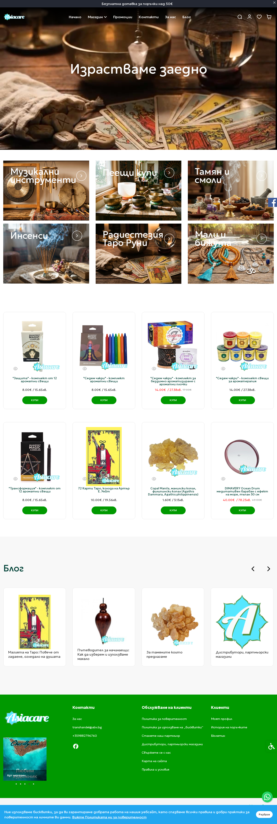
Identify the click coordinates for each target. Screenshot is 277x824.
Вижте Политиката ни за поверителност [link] (109, 817)
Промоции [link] (122, 17)
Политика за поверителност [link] (164, 719)
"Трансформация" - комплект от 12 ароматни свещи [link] (35, 490)
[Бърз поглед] (15, 369)
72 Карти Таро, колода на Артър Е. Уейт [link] (104, 490)
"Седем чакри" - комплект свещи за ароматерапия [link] (242, 380)
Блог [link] (186, 17)
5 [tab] (33, 784)
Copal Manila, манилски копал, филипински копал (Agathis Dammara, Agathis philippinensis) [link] (173, 491)
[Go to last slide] (253, 568)
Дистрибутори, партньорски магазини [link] (172, 744)
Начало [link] (75, 17)
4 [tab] (29, 784)
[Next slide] (268, 568)
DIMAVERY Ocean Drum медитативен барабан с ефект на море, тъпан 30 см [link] (242, 491)
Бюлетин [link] (218, 736)
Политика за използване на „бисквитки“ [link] (172, 727)
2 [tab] (20, 784)
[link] (267, 797)
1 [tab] (16, 784)
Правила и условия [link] (155, 769)
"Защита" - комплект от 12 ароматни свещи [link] (35, 380)
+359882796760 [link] (84, 736)
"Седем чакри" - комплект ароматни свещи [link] (104, 380)
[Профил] (249, 16)
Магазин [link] (95, 17)
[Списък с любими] (259, 17)
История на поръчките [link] (229, 727)
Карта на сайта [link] (154, 761)
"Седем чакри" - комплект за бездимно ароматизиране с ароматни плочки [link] (173, 381)
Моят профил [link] (221, 719)
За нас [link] (170, 17)
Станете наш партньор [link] (161, 736)
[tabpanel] (25, 759)
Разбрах (264, 814)
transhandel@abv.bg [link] (87, 727)
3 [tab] (25, 784)
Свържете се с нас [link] (149, 16)
